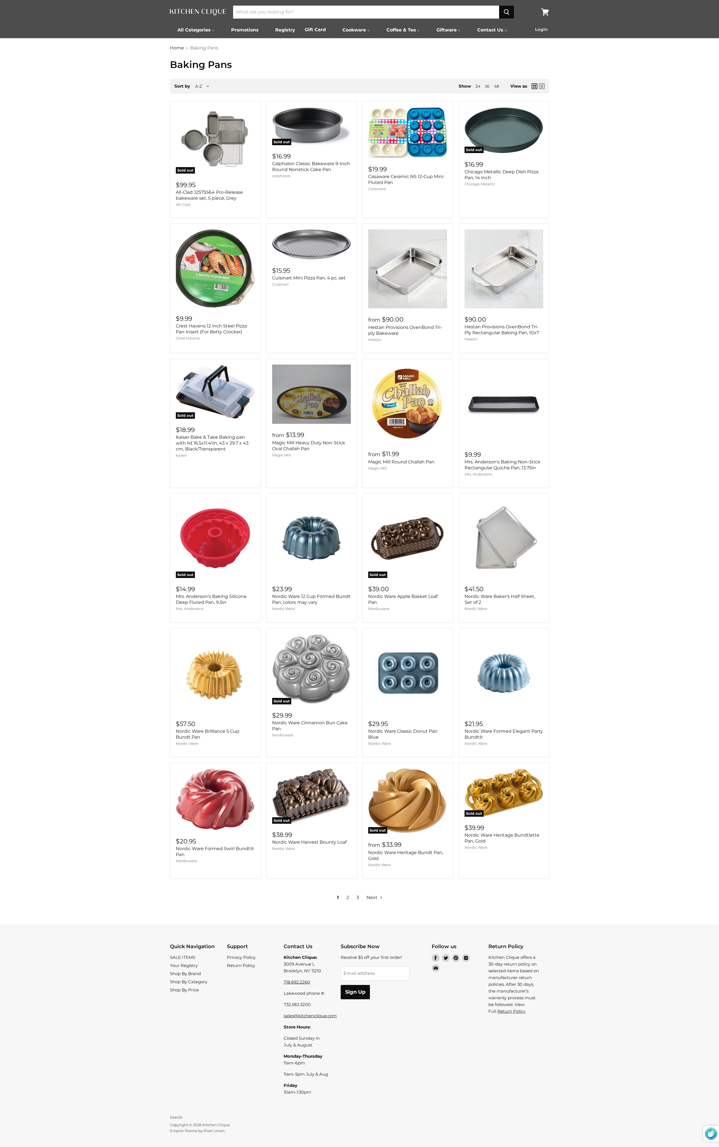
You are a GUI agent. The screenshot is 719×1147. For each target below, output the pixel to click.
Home (177, 48)
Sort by (182, 86)
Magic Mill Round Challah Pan (401, 462)
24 (477, 86)
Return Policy (241, 965)
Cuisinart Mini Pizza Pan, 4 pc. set (309, 278)
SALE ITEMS (182, 957)
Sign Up (355, 992)
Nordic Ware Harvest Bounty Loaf (309, 842)
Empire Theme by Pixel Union (197, 1130)
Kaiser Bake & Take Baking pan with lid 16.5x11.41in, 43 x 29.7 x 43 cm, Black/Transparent (212, 443)
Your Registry (184, 965)
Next (373, 897)
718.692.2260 (297, 982)
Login (541, 29)
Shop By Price (184, 990)
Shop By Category (188, 981)
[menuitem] (192, 30)
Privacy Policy (241, 957)
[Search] (506, 12)
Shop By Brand (185, 973)
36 (487, 86)
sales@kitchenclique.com (310, 1015)
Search (176, 1117)
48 (496, 86)
